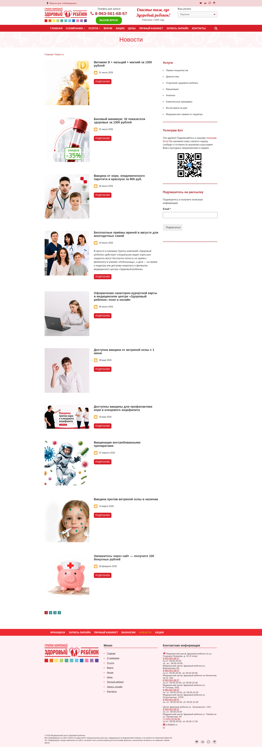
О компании (113, 658)
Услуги (110, 663)
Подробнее (102, 81)
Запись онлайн (177, 28)
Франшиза (57, 632)
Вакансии (128, 632)
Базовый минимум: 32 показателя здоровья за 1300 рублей (119, 120)
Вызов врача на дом (176, 108)
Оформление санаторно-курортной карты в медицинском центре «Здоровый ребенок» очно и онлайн (125, 296)
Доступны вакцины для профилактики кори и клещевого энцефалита (123, 408)
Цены (132, 28)
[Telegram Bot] (214, 3)
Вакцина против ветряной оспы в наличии (126, 499)
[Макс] (210, 3)
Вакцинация (172, 89)
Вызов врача (109, 20)
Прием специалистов (177, 70)
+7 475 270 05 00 (171, 719)
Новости (145, 632)
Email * (167, 209)
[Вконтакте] (205, 3)
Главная (56, 28)
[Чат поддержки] (201, 3)
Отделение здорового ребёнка (182, 83)
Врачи (108, 28)
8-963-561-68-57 (111, 13)
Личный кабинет (151, 28)
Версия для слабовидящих (63, 3)
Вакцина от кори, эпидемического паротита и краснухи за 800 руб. (119, 177)
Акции (120, 28)
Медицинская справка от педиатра (184, 114)
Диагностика (172, 76)
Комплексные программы (179, 101)
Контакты (199, 28)
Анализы (170, 95)
